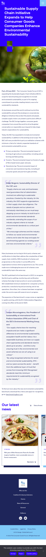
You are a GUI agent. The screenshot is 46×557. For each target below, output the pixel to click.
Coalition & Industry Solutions (23, 495)
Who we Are (23, 491)
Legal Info (23, 529)
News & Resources (23, 503)
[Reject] (43, 551)
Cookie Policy (14, 529)
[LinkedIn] (20, 518)
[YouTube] (25, 518)
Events (23, 499)
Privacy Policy (32, 529)
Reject (21, 554)
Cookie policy (32, 554)
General (23, 507)
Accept (13, 554)
